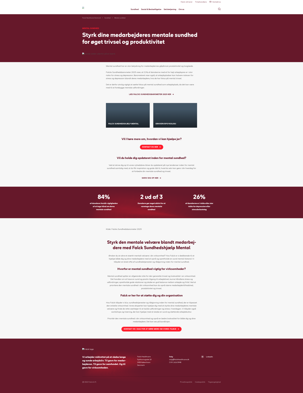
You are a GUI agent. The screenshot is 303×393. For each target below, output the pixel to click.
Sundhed (108, 18)
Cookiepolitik (200, 382)
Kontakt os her (150, 147)
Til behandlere (201, 2)
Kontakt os (216, 2)
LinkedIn (209, 357)
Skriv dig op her (150, 178)
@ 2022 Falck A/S (89, 382)
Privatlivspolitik (186, 382)
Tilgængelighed (214, 382)
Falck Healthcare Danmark (91, 18)
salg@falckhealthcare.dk (179, 359)
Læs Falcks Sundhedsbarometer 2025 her (150, 94)
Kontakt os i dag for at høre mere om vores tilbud (150, 329)
